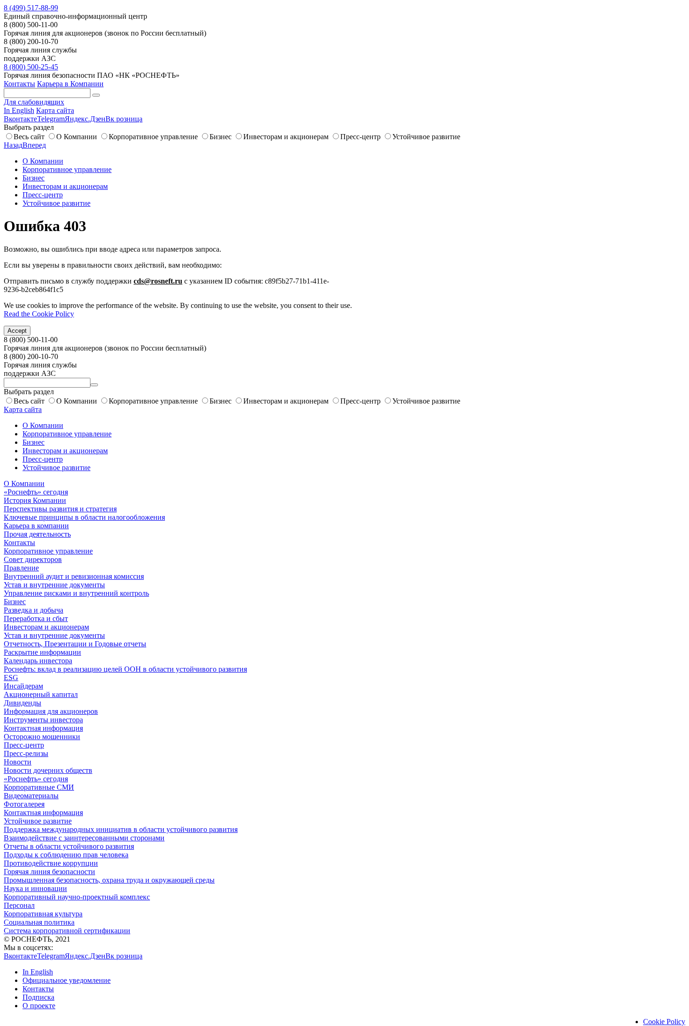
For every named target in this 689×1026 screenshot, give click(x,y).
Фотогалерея (24, 804)
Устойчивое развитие (426, 137)
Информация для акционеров (51, 711)
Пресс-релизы (26, 753)
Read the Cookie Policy (39, 314)
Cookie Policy (664, 1022)
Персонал (19, 905)
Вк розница (123, 119)
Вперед (34, 145)
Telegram (51, 119)
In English (19, 110)
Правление (21, 568)
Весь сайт (29, 137)
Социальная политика (39, 922)
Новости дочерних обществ (48, 770)
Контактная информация (43, 728)
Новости (17, 762)
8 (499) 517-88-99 (31, 8)
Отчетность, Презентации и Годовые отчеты (75, 644)
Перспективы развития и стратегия (60, 509)
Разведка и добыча (33, 610)
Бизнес (221, 137)
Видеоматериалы (31, 796)
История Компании (35, 500)
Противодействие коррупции (51, 863)
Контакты (19, 84)
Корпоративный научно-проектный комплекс (77, 897)
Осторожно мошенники (42, 737)
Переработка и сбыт (36, 618)
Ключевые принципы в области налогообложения (84, 517)
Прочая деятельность (37, 534)
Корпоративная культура (43, 914)
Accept (17, 330)
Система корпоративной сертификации (67, 931)
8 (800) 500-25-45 (31, 67)
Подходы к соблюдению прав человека (66, 855)
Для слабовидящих (34, 102)
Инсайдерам (23, 686)
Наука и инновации (35, 888)
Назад (13, 145)
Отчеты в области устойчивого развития (69, 846)
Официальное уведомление (66, 980)
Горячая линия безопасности (49, 872)
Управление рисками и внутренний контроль (76, 593)
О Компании (76, 137)
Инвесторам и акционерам (286, 137)
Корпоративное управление (153, 137)
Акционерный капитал (41, 694)
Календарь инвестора (38, 661)
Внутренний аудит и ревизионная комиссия (74, 576)
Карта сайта (55, 110)
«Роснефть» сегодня (36, 492)
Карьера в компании (36, 526)
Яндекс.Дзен (85, 119)
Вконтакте (20, 119)
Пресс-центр (360, 137)
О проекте (38, 1006)
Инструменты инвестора (43, 720)
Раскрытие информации (42, 652)
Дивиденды (22, 703)
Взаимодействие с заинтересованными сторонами (84, 838)
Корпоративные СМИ (39, 787)
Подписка (38, 997)
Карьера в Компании (70, 84)
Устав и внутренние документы (54, 585)
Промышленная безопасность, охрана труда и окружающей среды (109, 880)
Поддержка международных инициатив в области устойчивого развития (121, 829)
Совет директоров (33, 559)
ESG (11, 678)
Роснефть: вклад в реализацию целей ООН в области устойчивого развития (125, 669)
